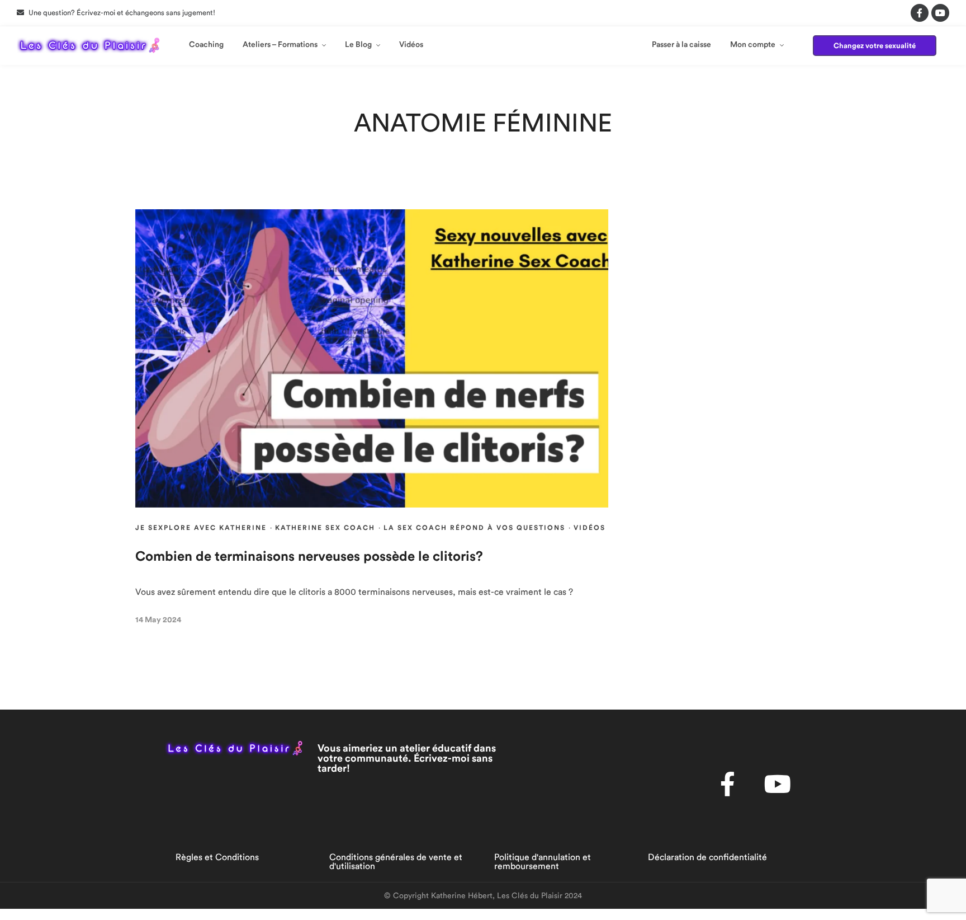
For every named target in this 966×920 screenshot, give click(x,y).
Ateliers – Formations (280, 45)
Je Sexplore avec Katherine (201, 527)
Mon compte (752, 45)
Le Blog (358, 45)
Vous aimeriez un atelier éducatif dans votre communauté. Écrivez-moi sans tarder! (407, 758)
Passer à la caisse (681, 45)
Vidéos (411, 45)
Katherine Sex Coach (325, 527)
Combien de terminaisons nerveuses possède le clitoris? (309, 557)
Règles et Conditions (217, 857)
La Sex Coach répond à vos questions (474, 527)
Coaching (206, 45)
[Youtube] (940, 13)
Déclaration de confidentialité (707, 857)
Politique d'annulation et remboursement (542, 862)
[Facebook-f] (920, 13)
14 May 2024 (158, 620)
